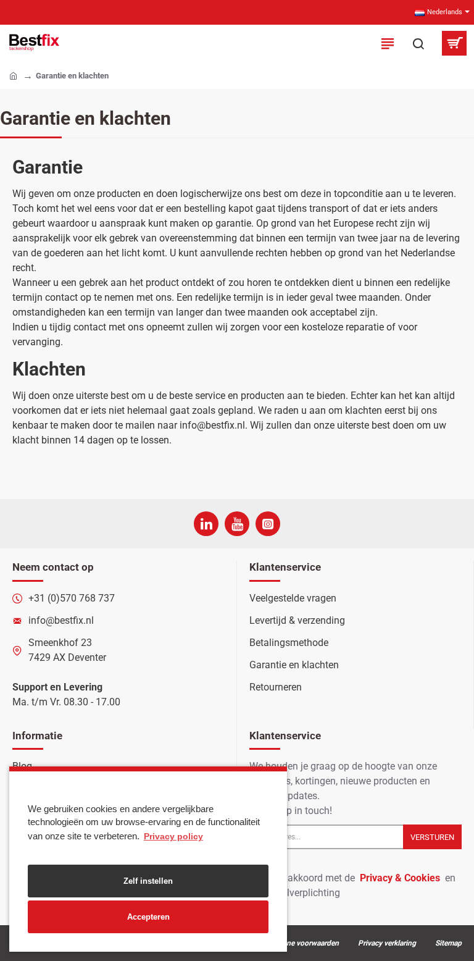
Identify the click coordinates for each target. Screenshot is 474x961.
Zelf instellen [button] (148, 881)
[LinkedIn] (206, 523)
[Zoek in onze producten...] (418, 43)
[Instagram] (268, 523)
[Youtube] (237, 523)
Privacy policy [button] (173, 836)
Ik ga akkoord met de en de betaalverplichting (352, 885)
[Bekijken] (454, 43)
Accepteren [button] (148, 916)
